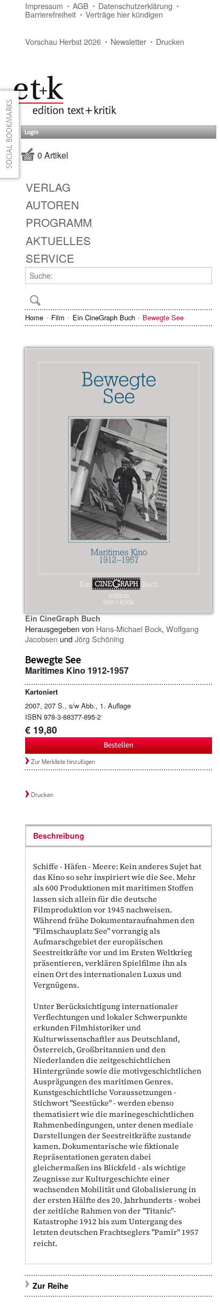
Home (34, 317)
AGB (81, 5)
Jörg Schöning (99, 638)
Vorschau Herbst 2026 (63, 41)
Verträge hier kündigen (124, 14)
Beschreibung (58, 835)
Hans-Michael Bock (129, 628)
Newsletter (128, 41)
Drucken (170, 41)
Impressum (44, 5)
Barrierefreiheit (50, 14)
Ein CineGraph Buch (104, 317)
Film (58, 317)
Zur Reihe (50, 1285)
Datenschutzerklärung (135, 5)
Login (31, 132)
